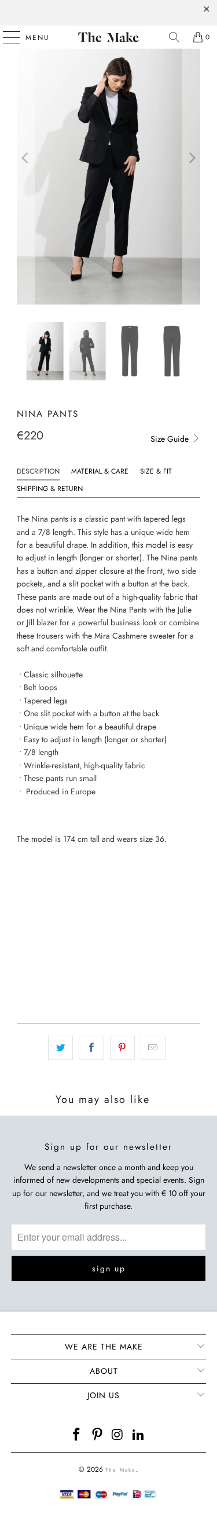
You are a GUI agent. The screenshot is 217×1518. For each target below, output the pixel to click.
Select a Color (46, 860)
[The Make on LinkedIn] (139, 1435)
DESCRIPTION (38, 471)
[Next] (191, 158)
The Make (120, 1469)
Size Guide (170, 439)
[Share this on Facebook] (91, 1048)
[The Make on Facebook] (77, 1435)
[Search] (174, 37)
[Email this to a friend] (153, 1048)
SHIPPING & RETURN (50, 488)
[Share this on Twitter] (60, 1048)
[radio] (26, 882)
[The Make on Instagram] (118, 1435)
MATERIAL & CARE (99, 471)
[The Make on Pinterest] (97, 1435)
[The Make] (108, 37)
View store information (63, 995)
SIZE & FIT (156, 471)
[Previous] (25, 158)
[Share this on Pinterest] (122, 1048)
